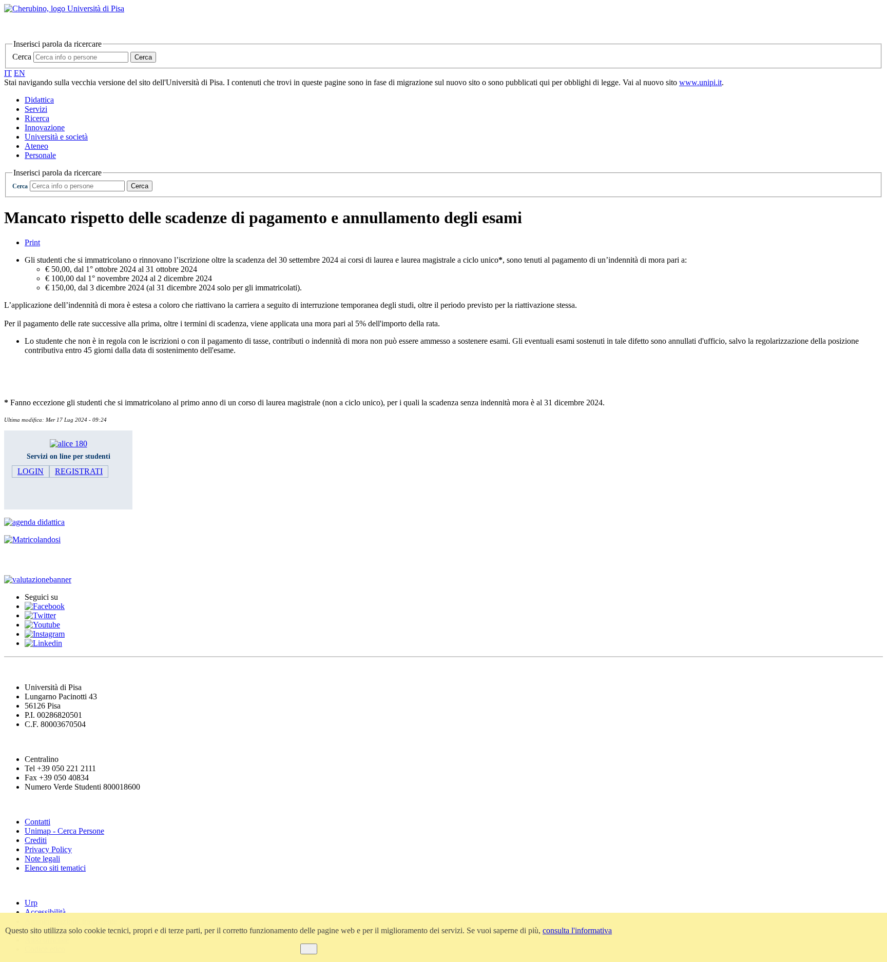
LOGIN (30, 471)
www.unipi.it (700, 82)
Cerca (21, 56)
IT (8, 73)
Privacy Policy (48, 849)
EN (19, 73)
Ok (308, 949)
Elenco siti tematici (55, 867)
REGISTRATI (79, 471)
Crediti (36, 840)
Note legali (42, 858)
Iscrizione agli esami (46, 559)
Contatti (37, 821)
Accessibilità (45, 912)
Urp (31, 902)
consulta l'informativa (577, 930)
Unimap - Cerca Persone (64, 831)
